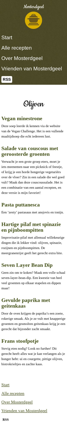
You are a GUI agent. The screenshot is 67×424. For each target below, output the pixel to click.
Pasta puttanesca (20, 205)
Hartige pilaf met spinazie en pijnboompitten (31, 227)
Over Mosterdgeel (22, 58)
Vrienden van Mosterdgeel (31, 68)
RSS (7, 79)
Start (6, 37)
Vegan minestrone (21, 118)
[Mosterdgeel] (33, 20)
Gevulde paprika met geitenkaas (25, 303)
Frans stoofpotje (20, 341)
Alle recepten (16, 48)
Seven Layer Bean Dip (27, 265)
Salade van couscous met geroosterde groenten (29, 151)
